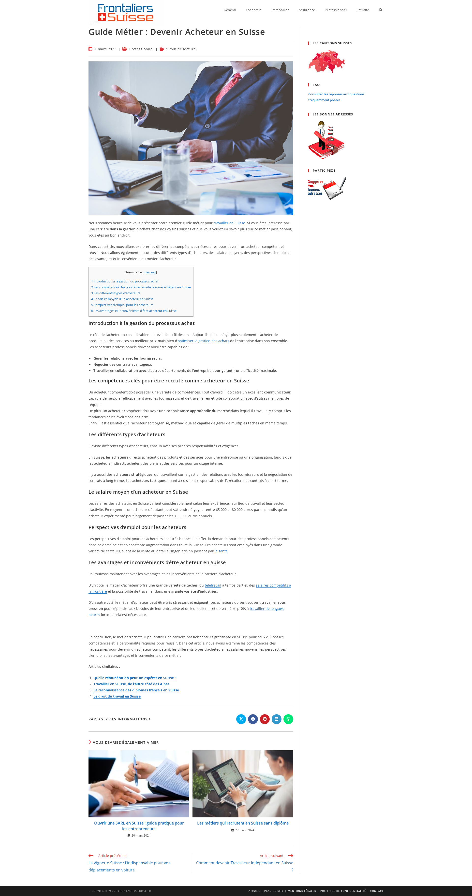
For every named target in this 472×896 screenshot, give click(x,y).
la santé (221, 551)
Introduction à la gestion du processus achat (125, 281)
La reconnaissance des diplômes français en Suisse (136, 690)
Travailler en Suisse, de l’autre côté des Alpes (131, 684)
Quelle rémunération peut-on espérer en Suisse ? (135, 677)
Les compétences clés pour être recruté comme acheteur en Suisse (141, 287)
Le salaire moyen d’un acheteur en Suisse (122, 299)
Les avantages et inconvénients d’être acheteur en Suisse (134, 310)
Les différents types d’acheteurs (115, 293)
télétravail (213, 585)
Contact (377, 891)
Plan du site (274, 891)
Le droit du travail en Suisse (117, 696)
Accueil (254, 891)
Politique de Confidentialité (343, 891)
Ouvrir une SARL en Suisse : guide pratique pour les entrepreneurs (139, 825)
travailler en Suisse (229, 223)
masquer (150, 272)
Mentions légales (302, 891)
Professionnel (141, 49)
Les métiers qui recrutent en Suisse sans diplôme (243, 823)
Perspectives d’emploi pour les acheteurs (122, 305)
